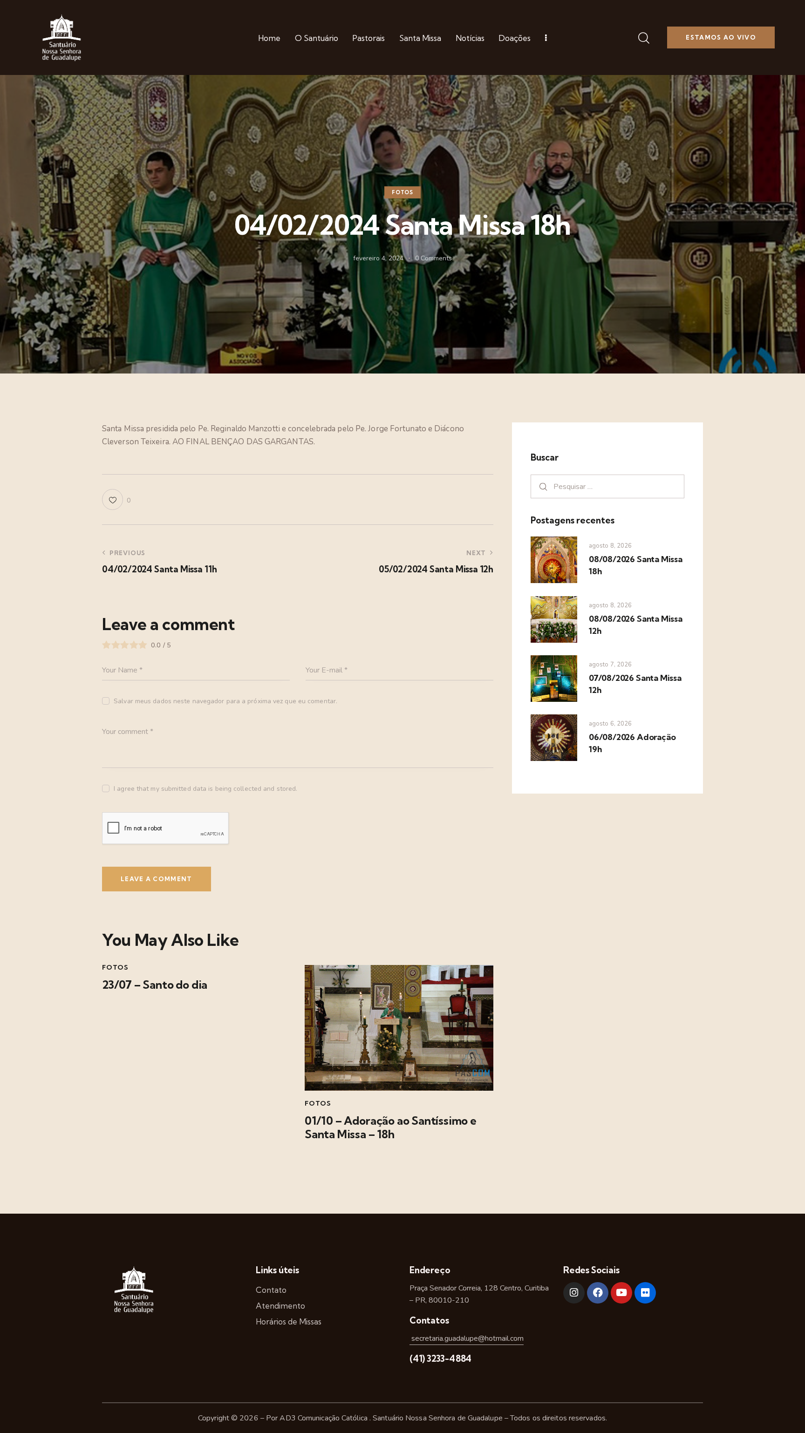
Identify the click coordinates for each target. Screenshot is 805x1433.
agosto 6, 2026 (610, 724)
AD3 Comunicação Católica (324, 1418)
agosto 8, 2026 (610, 546)
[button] (116, 499)
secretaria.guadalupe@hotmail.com (466, 1338)
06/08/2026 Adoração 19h (632, 743)
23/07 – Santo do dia (154, 985)
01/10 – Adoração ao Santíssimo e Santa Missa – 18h (391, 1127)
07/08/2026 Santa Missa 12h (635, 683)
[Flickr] (645, 1293)
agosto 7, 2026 (610, 664)
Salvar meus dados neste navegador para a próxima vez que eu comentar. (225, 701)
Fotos (402, 193)
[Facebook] (597, 1293)
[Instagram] (574, 1293)
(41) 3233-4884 (440, 1358)
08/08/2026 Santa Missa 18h (635, 565)
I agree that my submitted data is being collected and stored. (205, 788)
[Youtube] (621, 1293)
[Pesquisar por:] (607, 486)
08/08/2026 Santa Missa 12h (635, 624)
